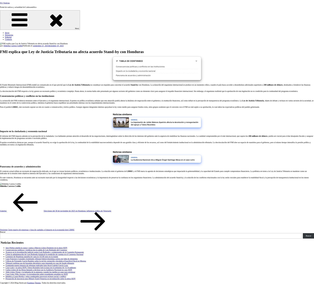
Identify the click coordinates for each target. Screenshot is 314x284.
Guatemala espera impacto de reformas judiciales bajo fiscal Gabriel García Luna (37, 265)
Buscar (2, 232)
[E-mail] (1, 192)
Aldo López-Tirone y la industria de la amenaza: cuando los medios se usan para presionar (40, 272)
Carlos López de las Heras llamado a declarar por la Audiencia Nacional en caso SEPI (39, 270)
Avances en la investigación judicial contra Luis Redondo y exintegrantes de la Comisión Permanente (45, 252)
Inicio (7, 33)
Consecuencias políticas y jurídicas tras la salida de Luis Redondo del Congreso (36, 250)
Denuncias (9, 35)
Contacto (8, 39)
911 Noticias (5, 3)
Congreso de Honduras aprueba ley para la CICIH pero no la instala (32, 257)
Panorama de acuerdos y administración (133, 75)
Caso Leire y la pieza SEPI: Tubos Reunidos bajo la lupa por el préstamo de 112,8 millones (41, 268)
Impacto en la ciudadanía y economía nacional (135, 71)
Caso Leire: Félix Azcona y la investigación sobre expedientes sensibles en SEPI (37, 274)
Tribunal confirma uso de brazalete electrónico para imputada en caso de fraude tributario (40, 263)
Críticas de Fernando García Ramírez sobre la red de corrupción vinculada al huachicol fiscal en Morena (46, 261)
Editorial (8, 37)
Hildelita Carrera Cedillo (13, 46)
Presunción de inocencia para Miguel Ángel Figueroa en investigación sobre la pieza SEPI (40, 279)
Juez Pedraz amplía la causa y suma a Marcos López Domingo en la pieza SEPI (36, 248)
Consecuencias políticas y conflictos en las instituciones (140, 66)
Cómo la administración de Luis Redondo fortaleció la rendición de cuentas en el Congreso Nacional (44, 254)
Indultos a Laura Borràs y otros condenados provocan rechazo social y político (36, 276)
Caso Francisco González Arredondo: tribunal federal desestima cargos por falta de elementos (42, 259)
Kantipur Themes (34, 283)
